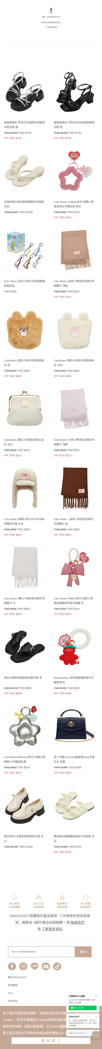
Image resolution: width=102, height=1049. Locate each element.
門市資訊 (13, 1001)
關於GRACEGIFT (17, 977)
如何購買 (13, 985)
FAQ (10, 993)
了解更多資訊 (52, 929)
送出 (83, 952)
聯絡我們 (77, 922)
